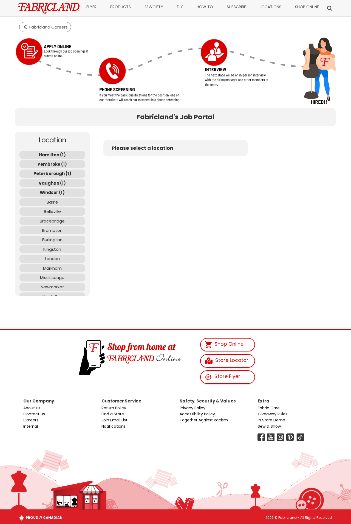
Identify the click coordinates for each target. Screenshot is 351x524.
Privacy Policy (192, 408)
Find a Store (112, 414)
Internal (30, 426)
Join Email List (114, 420)
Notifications (113, 426)
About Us (31, 408)
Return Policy (113, 408)
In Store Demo (271, 420)
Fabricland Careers (48, 27)
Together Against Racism (204, 420)
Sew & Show (269, 426)
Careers (30, 420)
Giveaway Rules (272, 414)
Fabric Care (269, 408)
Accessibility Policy (197, 414)
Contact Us (34, 414)
